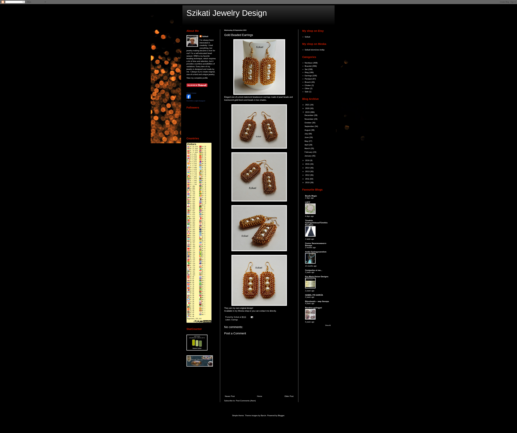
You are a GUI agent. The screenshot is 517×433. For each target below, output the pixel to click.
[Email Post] (251, 317)
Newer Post (230, 396)
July (306, 134)
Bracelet (308, 66)
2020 (307, 108)
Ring (307, 72)
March (307, 148)
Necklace (308, 63)
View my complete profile (197, 78)
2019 (307, 112)
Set (306, 69)
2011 (307, 179)
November (309, 119)
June (307, 137)
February (309, 152)
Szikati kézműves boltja (314, 50)
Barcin (263, 415)
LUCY (307, 202)
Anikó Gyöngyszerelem (315, 252)
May (307, 141)
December (309, 115)
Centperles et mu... (313, 270)
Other (307, 88)
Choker (308, 85)
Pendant (308, 79)
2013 (307, 171)
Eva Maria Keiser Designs (316, 276)
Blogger (281, 415)
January (308, 156)
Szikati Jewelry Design (226, 13)
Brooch (308, 82)
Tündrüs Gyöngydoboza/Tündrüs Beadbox (316, 222)
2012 (307, 175)
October (308, 123)
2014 (307, 168)
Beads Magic (311, 196)
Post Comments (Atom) (246, 401)
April (307, 145)
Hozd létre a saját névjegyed (195, 101)
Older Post (289, 396)
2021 (307, 105)
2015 (307, 164)
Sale (306, 92)
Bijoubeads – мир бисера (317, 301)
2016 (307, 160)
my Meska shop (242, 311)
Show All (328, 325)
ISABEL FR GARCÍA (314, 295)
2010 (307, 182)
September (310, 126)
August (308, 130)
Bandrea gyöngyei (313, 308)
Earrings (234, 320)
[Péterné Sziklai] (188, 98)
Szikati (205, 36)
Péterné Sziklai (191, 93)
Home (259, 396)
